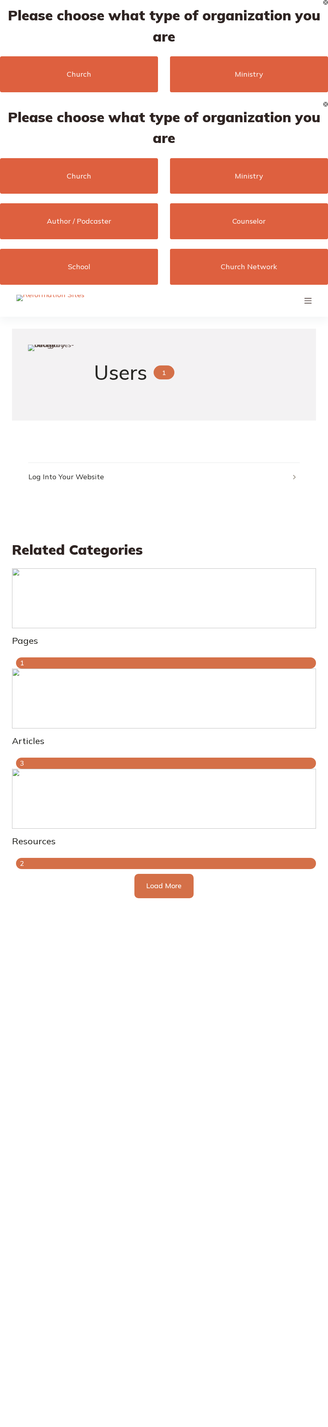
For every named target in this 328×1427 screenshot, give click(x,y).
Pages (25, 640)
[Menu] (308, 300)
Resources (34, 841)
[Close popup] (325, 2)
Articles (28, 740)
